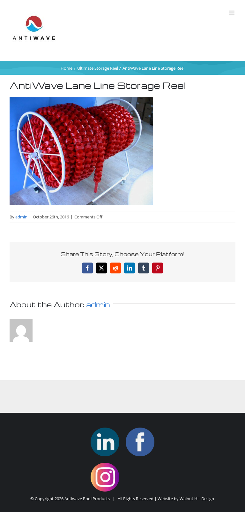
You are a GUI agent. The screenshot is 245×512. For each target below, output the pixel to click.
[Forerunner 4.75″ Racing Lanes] (105, 442)
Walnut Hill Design (197, 498)
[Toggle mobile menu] (232, 13)
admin (21, 217)
